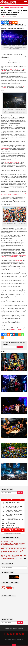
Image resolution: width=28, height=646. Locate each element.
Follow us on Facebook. (16, 329)
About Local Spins (8, 629)
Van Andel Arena (18, 260)
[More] (3, 337)
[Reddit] (16, 22)
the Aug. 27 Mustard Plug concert (12, 162)
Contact (14, 629)
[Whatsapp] (22, 334)
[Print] (13, 22)
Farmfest (3, 200)
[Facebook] (2, 22)
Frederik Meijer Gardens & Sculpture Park (10, 282)
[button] (25, 2)
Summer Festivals (13, 7)
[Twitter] (5, 22)
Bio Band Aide (20, 629)
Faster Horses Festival (14, 69)
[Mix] (19, 334)
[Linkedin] (8, 22)
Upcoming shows (20, 7)
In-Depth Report (6, 7)
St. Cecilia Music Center (9, 292)
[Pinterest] (10, 22)
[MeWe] (16, 334)
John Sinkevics (5, 16)
